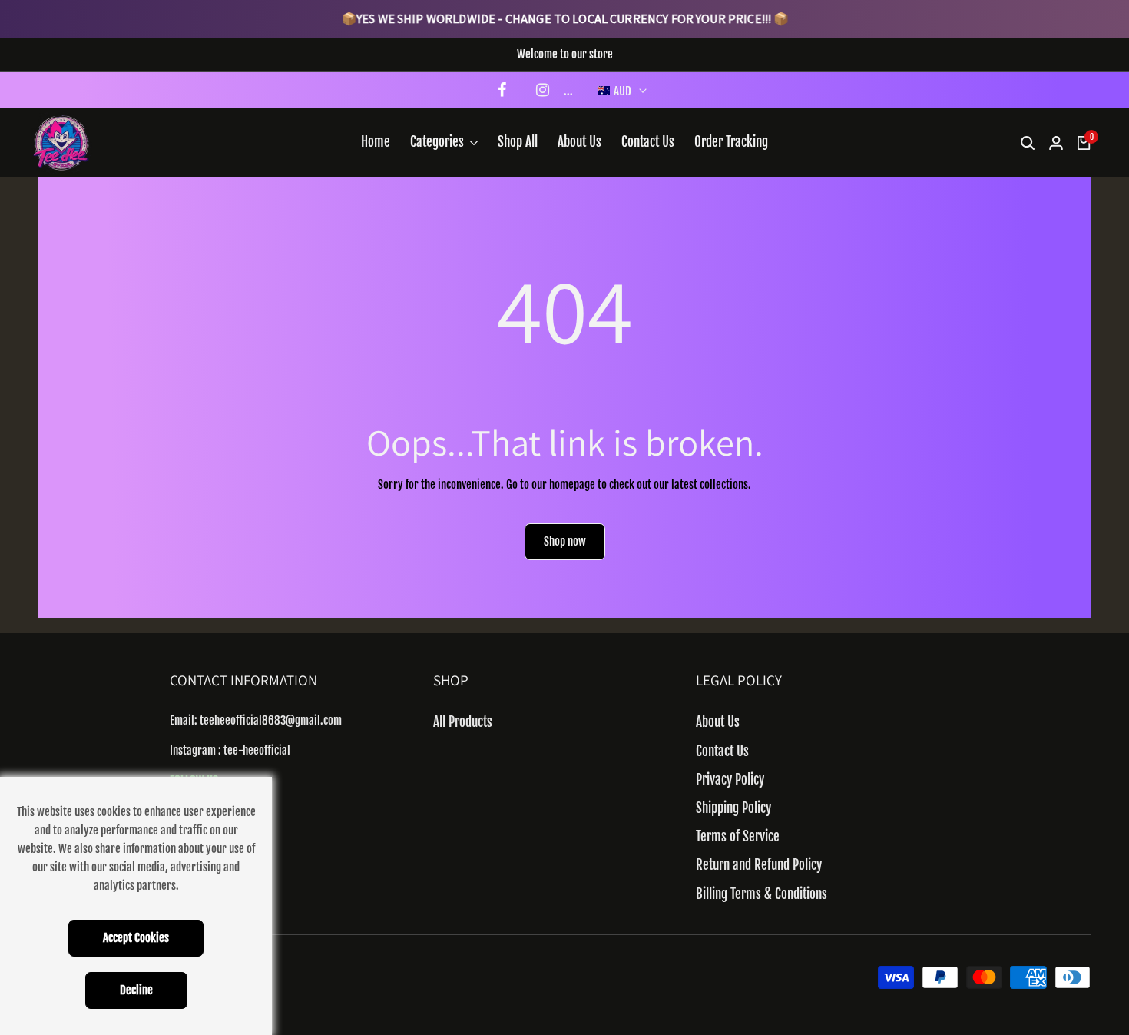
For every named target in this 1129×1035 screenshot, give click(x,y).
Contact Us (722, 751)
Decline (136, 990)
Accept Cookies (136, 938)
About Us (718, 722)
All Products (462, 722)
